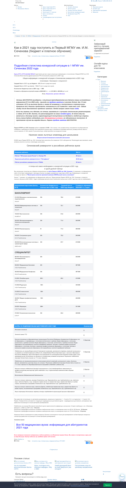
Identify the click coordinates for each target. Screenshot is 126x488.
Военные (103, 81)
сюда (77, 108)
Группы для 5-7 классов (49, 12)
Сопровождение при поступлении (52, 17)
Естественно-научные (104, 101)
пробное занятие (56, 102)
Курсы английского (48, 14)
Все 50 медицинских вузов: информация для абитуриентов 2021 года (51, 426)
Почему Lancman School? (75, 10)
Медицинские (105, 90)
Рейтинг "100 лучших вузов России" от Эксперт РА (30, 156)
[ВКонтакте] (87, 58)
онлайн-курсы (65, 114)
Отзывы (45, 15)
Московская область (23, 8)
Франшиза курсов (98, 7)
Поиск (99, 1)
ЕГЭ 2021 (62, 56)
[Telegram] (89, 58)
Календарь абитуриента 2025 (102, 107)
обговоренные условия (53, 118)
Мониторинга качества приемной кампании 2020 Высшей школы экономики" (51, 175)
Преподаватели (47, 10)
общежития (49, 94)
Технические (104, 84)
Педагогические (105, 105)
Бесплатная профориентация (76, 12)
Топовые (103, 83)
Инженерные (104, 95)
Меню (94, 1)
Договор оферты (52, 479)
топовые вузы (45, 56)
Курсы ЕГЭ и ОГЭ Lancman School (24, 74)
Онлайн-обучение (73, 7)
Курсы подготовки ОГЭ (49, 8)
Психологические (106, 103)
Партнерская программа (100, 10)
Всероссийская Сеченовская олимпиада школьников (53, 137)
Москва (20, 7)
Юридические (105, 88)
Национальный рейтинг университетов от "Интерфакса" (32, 159)
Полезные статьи (102, 110)
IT (101, 93)
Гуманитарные (105, 91)
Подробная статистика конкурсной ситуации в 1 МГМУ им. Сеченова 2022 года (49, 67)
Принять (107, 485)
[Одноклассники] (92, 58)
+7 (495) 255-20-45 (106, 1)
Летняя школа (72, 8)
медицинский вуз (54, 56)
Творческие (104, 96)
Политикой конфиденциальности (80, 485)
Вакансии (95, 12)
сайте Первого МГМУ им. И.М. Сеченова (60, 171)
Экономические (105, 86)
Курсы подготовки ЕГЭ (49, 7)
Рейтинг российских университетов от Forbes (29, 162)
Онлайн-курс (96, 8)
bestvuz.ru (21, 439)
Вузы (98, 79)
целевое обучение (59, 94)
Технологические (105, 98)
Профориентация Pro (74, 14)
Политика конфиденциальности (56, 481)
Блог (69, 15)
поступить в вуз (36, 56)
